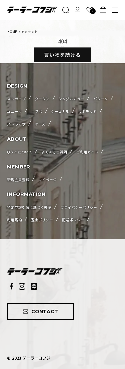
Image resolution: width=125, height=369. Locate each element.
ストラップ (16, 124)
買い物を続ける (62, 54)
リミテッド (87, 111)
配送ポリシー (73, 219)
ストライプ (16, 98)
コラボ (36, 111)
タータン (42, 98)
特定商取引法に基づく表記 (29, 207)
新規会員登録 (18, 179)
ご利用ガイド (87, 151)
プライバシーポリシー (78, 207)
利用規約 (14, 219)
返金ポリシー (42, 219)
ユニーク (14, 111)
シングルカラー (71, 98)
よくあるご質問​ (54, 151)
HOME (12, 31)
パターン (100, 98)
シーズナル (60, 111)
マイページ (47, 179)
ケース (40, 124)
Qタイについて (19, 151)
